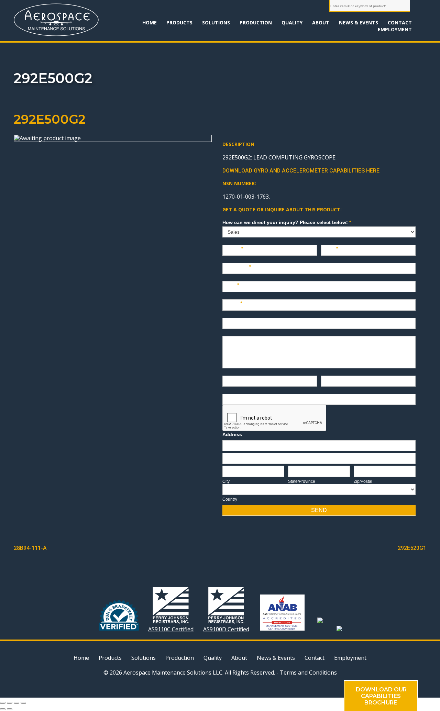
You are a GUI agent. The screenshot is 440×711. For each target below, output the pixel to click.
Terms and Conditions (308, 672)
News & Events (358, 22)
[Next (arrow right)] (9, 709)
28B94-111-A (30, 548)
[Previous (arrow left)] (3, 709)
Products (179, 22)
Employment (395, 29)
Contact (400, 22)
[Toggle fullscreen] (16, 703)
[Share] (9, 703)
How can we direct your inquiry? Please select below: (286, 222)
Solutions (216, 22)
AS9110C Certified (171, 629)
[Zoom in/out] (23, 703)
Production (256, 22)
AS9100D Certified (226, 629)
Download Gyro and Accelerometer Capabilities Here (301, 170)
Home (149, 22)
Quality (292, 22)
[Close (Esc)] (3, 703)
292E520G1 (412, 548)
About (320, 22)
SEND (319, 510)
